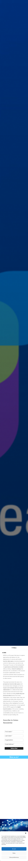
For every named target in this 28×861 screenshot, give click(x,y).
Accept (14, 849)
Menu (14, 647)
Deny (14, 853)
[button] (25, 833)
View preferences (14, 857)
